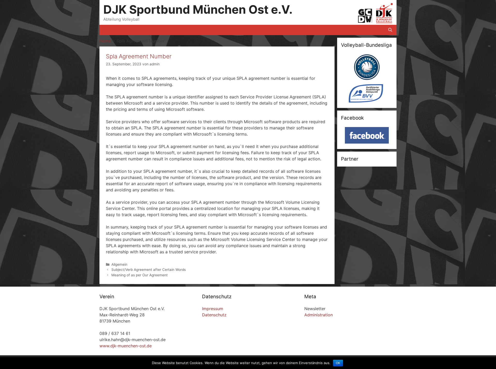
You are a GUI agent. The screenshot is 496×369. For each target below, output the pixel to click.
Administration (318, 314)
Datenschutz (214, 314)
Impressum (212, 308)
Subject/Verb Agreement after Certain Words (148, 270)
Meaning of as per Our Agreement (139, 275)
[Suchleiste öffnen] (390, 30)
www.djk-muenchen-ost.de (125, 345)
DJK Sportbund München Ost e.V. (197, 9)
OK (338, 363)
